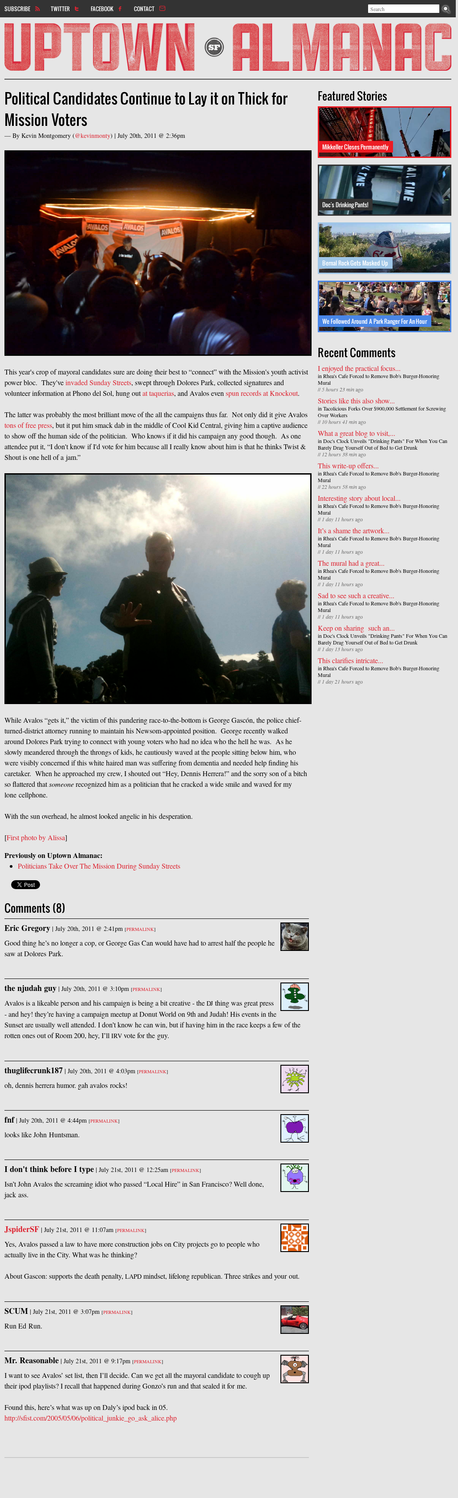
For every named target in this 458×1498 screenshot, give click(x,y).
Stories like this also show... (356, 400)
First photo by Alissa (36, 837)
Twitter (60, 8)
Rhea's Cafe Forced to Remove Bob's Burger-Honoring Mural (378, 379)
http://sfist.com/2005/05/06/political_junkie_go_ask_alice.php (90, 1417)
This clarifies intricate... (350, 660)
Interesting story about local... (359, 498)
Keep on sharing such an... (356, 627)
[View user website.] (294, 1246)
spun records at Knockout (262, 393)
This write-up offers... (348, 465)
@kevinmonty (92, 135)
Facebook (102, 8)
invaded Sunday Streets (98, 382)
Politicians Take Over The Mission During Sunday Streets (99, 865)
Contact (144, 8)
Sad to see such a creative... (356, 595)
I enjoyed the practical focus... (359, 368)
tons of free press (28, 425)
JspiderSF (21, 1229)
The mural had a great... (351, 563)
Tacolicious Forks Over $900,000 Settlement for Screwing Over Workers (382, 412)
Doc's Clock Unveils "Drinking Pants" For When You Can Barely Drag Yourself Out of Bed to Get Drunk (382, 444)
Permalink (140, 929)
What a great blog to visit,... (356, 433)
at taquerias (158, 393)
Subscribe (17, 8)
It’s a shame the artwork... (353, 530)
